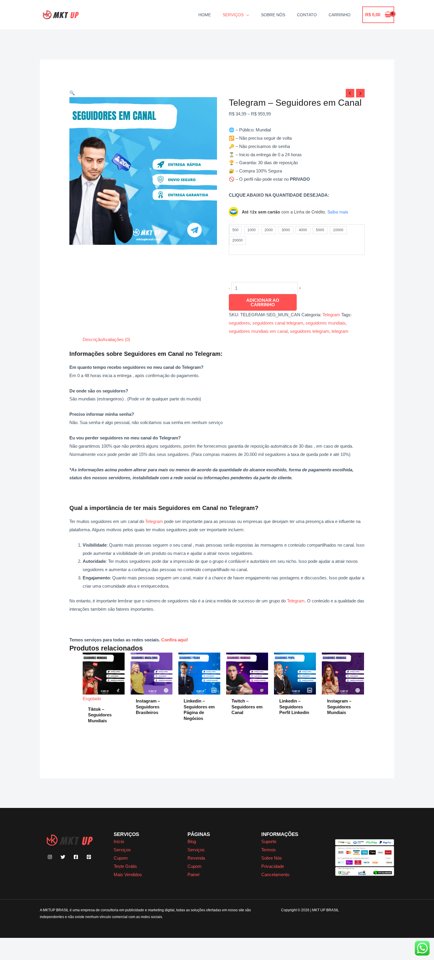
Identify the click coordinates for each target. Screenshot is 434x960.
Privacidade (272, 866)
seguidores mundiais (325, 322)
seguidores (239, 322)
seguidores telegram (309, 331)
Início (119, 841)
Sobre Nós (273, 14)
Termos (268, 849)
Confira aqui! (174, 639)
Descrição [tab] (92, 339)
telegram (340, 331)
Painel (193, 874)
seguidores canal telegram (277, 322)
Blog (191, 841)
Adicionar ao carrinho (262, 302)
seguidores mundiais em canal (258, 331)
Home (204, 14)
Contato (307, 14)
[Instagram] (50, 857)
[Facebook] (76, 857)
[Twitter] (63, 857)
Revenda (196, 857)
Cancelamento (275, 874)
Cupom (121, 857)
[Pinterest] (89, 857)
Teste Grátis (125, 866)
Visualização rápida (104, 697)
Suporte (268, 841)
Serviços (233, 14)
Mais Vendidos (128, 874)
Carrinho (339, 14)
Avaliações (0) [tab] (116, 339)
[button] (72, 92)
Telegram (331, 314)
